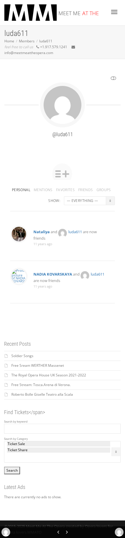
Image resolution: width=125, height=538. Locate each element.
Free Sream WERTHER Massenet (37, 365)
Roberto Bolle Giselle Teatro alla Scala (42, 394)
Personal (21, 189)
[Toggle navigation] (114, 12)
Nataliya (41, 231)
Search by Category (16, 439)
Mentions (43, 189)
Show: (54, 200)
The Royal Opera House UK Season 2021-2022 (48, 375)
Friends (85, 189)
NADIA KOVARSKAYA (52, 274)
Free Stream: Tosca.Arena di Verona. (41, 384)
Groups (104, 189)
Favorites (65, 189)
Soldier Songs (22, 355)
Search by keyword (16, 421)
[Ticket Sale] (58, 444)
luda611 (75, 231)
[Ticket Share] (58, 450)
